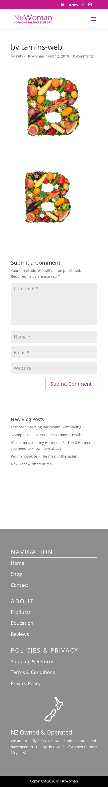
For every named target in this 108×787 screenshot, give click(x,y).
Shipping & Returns (32, 661)
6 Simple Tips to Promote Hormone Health (46, 434)
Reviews (20, 634)
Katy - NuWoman (30, 56)
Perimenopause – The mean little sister (44, 456)
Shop (16, 574)
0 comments (83, 56)
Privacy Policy (26, 683)
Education (22, 623)
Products (21, 612)
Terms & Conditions (33, 672)
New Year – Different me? (32, 464)
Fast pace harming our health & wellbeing (46, 427)
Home (17, 563)
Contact (19, 585)
